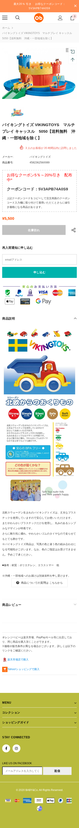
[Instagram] (16, 748)
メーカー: (7, 156)
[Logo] (39, 18)
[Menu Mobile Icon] (4, 17)
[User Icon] (60, 18)
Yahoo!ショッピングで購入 (23, 669)
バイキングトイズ (40, 156)
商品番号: (7, 162)
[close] (75, 6)
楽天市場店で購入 (18, 659)
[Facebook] (6, 748)
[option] (39, 73)
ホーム (6, 27)
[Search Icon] (17, 18)
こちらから (56, 582)
